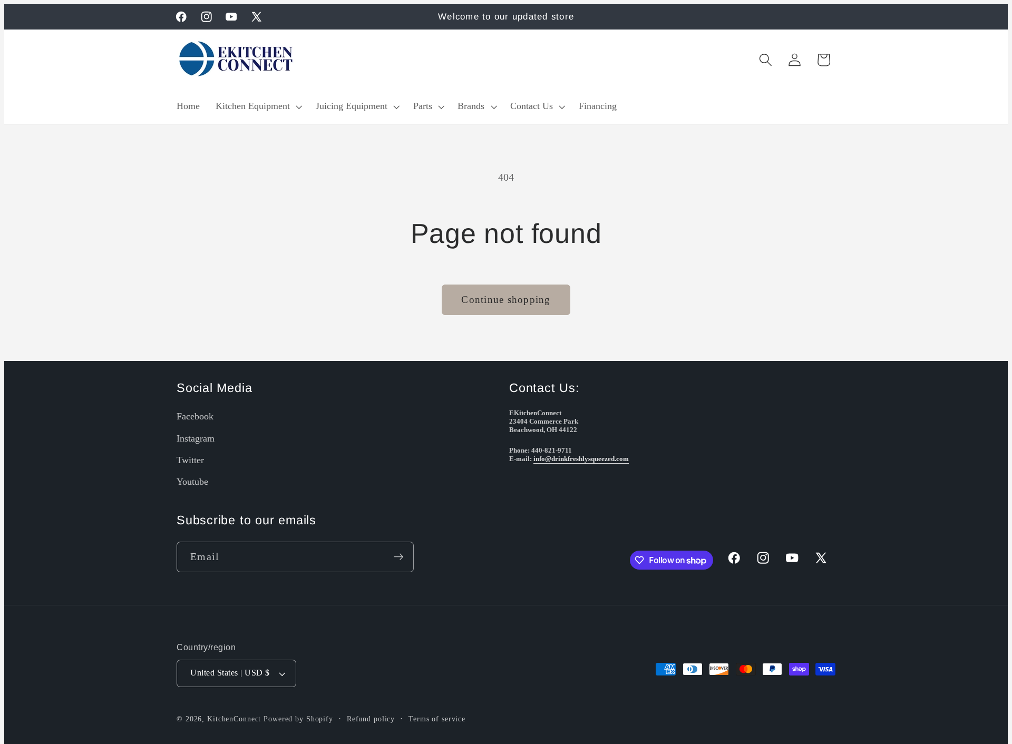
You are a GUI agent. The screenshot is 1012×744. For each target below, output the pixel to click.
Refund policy (371, 719)
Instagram (196, 438)
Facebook (195, 416)
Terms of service (436, 719)
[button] (258, 106)
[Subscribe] (398, 557)
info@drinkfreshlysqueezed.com (581, 459)
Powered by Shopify (298, 719)
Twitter (190, 460)
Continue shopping (505, 299)
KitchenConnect (234, 719)
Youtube (192, 481)
